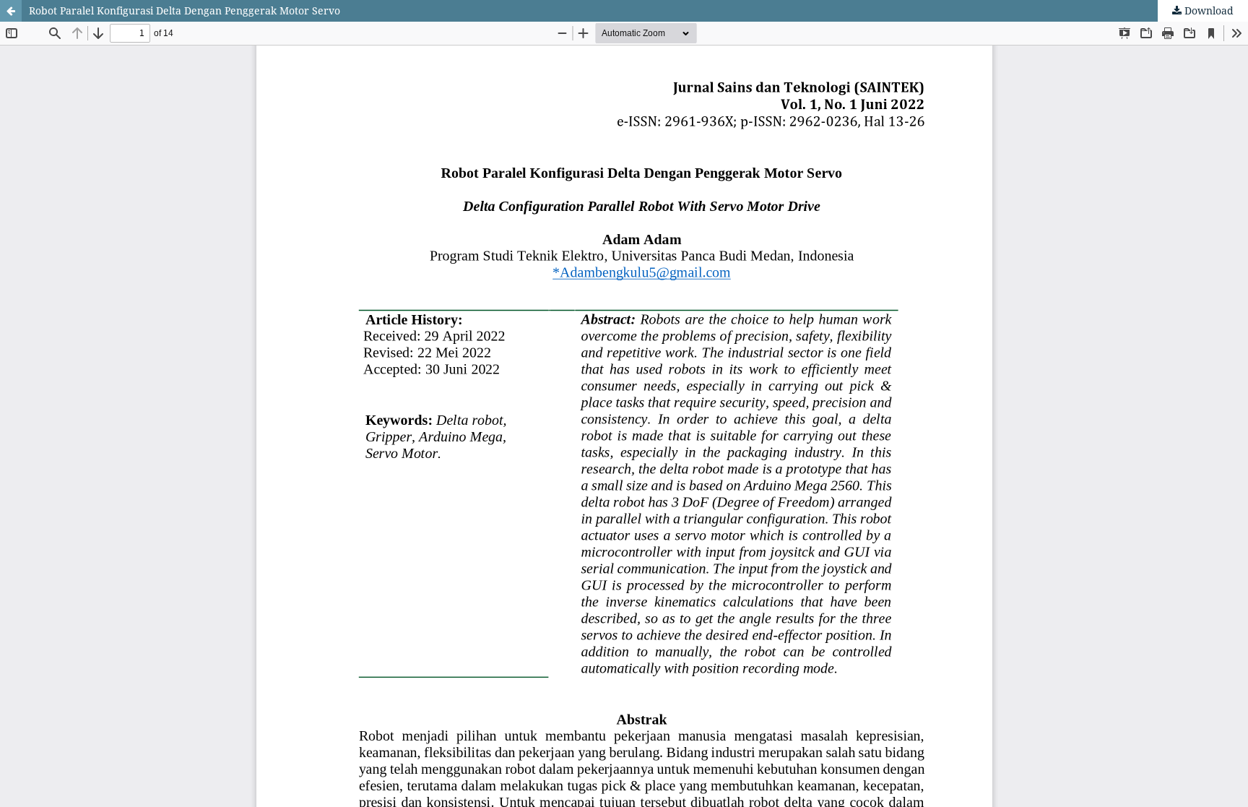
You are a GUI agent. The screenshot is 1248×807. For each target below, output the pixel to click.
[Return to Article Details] (11, 11)
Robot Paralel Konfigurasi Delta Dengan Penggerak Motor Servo (184, 10)
